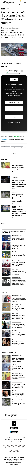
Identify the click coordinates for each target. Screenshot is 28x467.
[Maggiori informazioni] (22, 71)
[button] (4, 446)
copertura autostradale (17, 146)
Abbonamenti (5, 437)
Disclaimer (11, 437)
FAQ (6, 439)
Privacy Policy (6, 441)
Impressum (17, 437)
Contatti (23, 437)
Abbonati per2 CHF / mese (14, 109)
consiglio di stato (5, 146)
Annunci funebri (18, 439)
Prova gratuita (14, 102)
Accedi (14, 117)
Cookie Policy (15, 441)
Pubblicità (10, 439)
